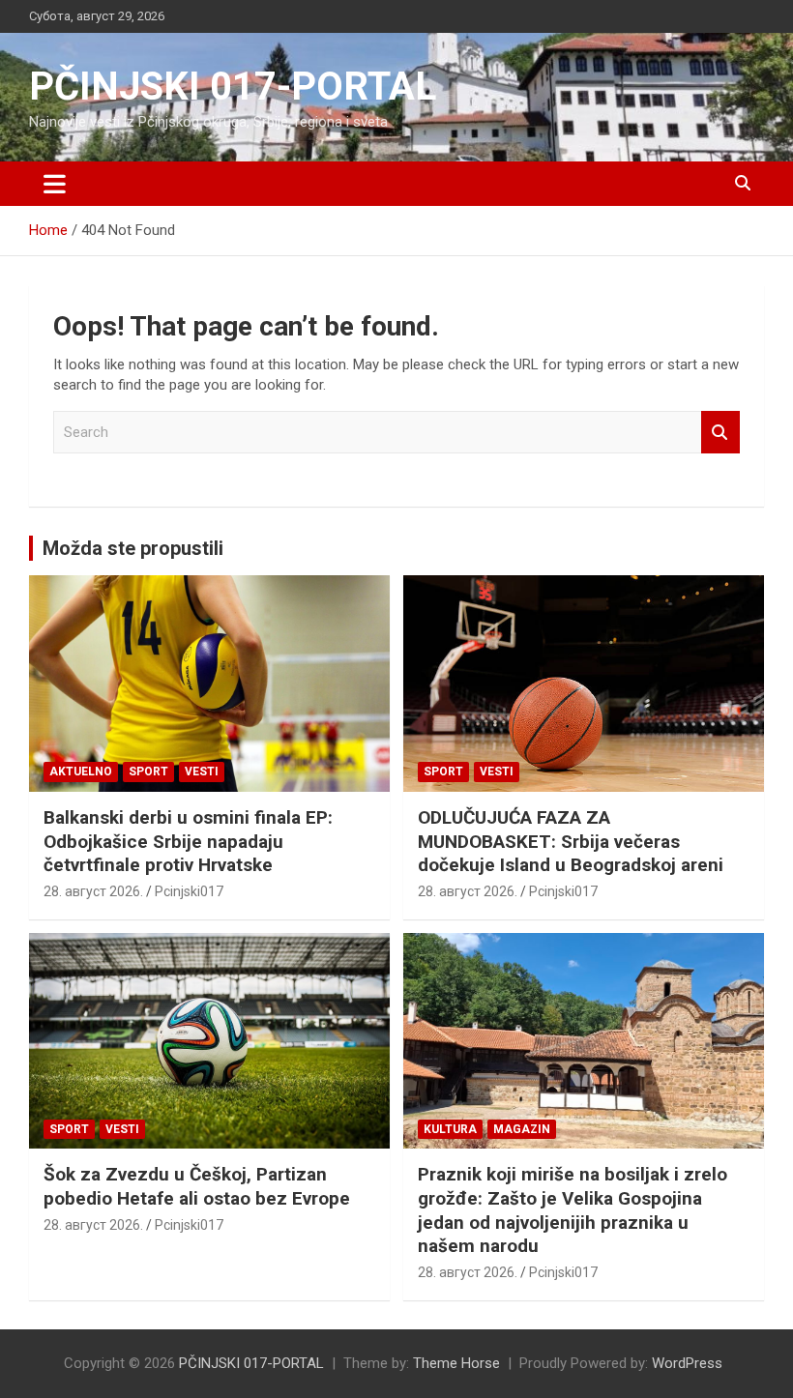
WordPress (687, 1363)
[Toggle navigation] (54, 183)
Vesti (202, 771)
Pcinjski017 (189, 891)
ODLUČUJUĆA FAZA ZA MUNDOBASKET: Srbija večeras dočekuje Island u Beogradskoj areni (570, 841)
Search (720, 432)
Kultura (450, 1129)
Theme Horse (456, 1363)
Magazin (521, 1129)
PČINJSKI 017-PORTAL (232, 86)
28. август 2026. (93, 891)
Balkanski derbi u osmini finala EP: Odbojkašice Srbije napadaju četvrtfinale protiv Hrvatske (188, 841)
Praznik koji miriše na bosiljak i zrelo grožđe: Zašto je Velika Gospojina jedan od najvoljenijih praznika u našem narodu (572, 1210)
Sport (148, 771)
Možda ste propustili (133, 548)
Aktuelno (80, 771)
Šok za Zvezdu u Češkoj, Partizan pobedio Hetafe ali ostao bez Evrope (197, 1186)
